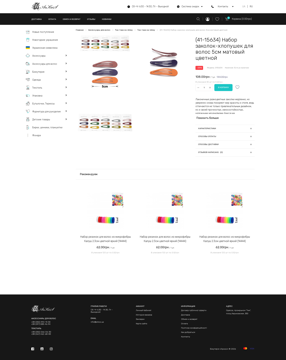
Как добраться (188, 332)
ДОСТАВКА (36, 19)
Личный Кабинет (143, 310)
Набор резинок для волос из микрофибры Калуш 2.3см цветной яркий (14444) (105, 239)
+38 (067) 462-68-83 (41, 334)
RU (251, 6)
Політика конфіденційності (194, 328)
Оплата (184, 323)
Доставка (185, 315)
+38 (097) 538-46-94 (40, 324)
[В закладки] (237, 87)
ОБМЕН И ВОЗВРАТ (71, 19)
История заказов (144, 315)
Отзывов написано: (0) (210, 152)
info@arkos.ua (97, 322)
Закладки (140, 319)
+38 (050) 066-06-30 (41, 332)
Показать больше (207, 118)
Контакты (185, 337)
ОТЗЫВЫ (91, 19)
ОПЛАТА (52, 19)
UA (243, 6)
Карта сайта (141, 323)
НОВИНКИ (106, 19)
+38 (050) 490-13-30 (40, 322)
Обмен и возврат (189, 319)
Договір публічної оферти (193, 310)
